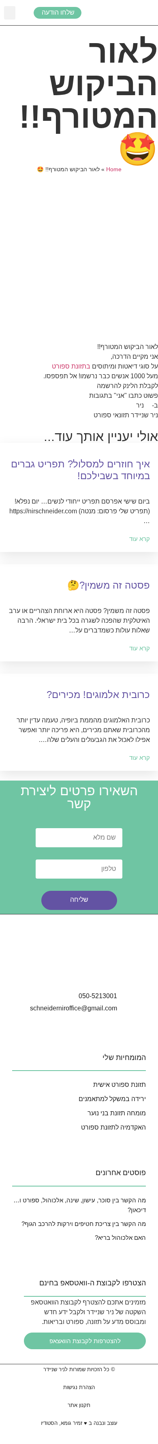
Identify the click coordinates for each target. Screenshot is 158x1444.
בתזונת (81, 366)
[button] (9, 13)
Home (114, 169)
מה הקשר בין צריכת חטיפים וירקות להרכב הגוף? (83, 1223)
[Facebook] (79, 971)
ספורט (61, 366)
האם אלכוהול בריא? (120, 1237)
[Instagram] (56, 971)
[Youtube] (101, 971)
